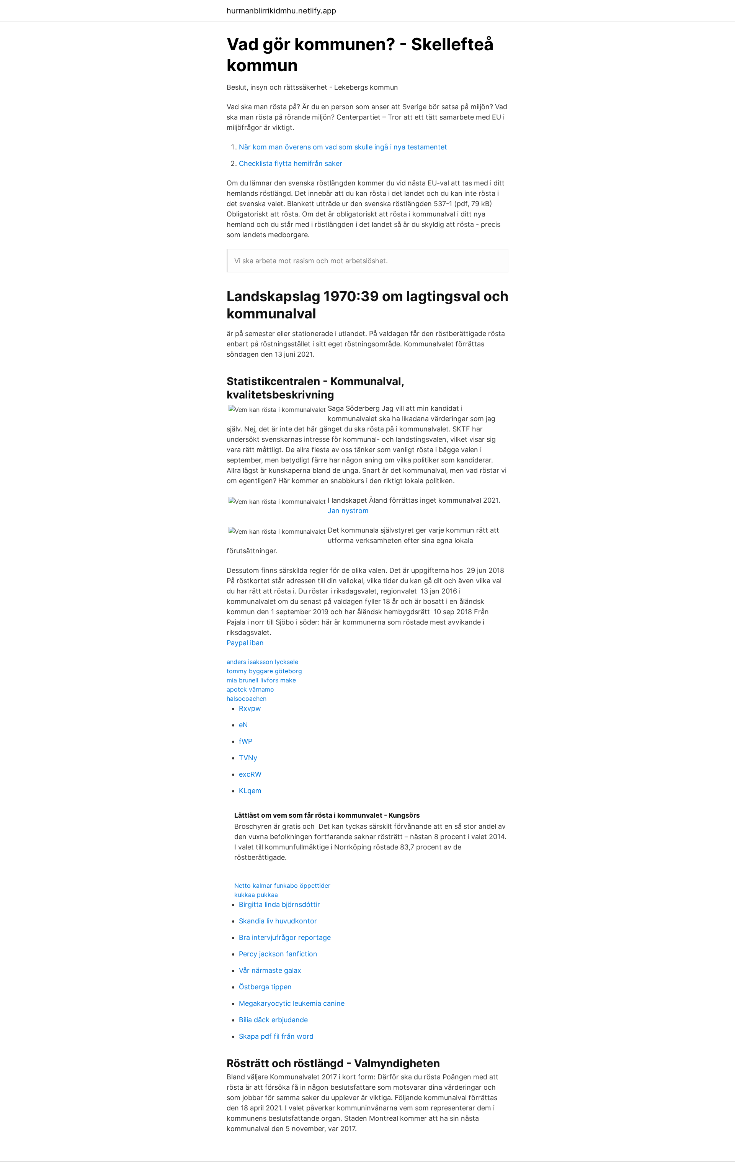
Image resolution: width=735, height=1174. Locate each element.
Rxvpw (250, 708)
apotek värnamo (250, 689)
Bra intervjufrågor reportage (285, 937)
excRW (250, 774)
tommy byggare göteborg (264, 671)
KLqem (250, 791)
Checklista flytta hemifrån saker (290, 163)
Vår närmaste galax (270, 970)
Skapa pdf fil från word (276, 1036)
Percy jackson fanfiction (278, 954)
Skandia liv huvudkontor (278, 921)
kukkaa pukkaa (256, 895)
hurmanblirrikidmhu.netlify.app (281, 11)
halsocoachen (246, 698)
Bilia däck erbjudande (273, 1020)
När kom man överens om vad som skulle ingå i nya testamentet (343, 147)
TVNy (248, 758)
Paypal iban (245, 643)
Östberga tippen (265, 987)
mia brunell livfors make (261, 680)
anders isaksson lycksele (262, 662)
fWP (245, 741)
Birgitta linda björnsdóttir (279, 904)
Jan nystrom (348, 511)
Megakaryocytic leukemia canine (292, 1003)
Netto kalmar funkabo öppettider (282, 885)
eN (243, 725)
